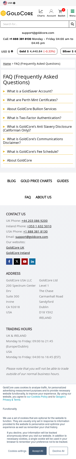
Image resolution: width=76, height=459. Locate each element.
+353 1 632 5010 (39, 226)
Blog (11, 181)
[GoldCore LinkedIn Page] (32, 261)
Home (7, 64)
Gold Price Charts (36, 181)
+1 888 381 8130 (20, 38)
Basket (61, 13)
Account (51, 15)
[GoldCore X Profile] (17, 261)
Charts (41, 15)
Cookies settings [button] (17, 450)
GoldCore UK (15, 247)
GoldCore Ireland (18, 253)
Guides (63, 181)
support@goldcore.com (38, 32)
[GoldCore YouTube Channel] (24, 261)
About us (43, 197)
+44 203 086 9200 (34, 221)
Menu (73, 15)
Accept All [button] (37, 450)
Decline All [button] (58, 450)
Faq (28, 197)
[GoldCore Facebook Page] (9, 261)
